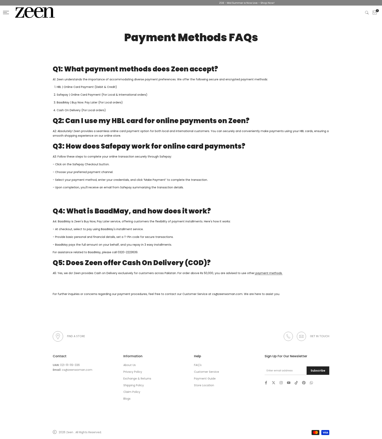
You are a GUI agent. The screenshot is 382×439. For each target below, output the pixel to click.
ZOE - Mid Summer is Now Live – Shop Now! (240, 3)
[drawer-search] (367, 12)
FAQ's (198, 365)
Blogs (127, 399)
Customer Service (206, 372)
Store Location (204, 385)
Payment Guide (205, 379)
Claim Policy (131, 392)
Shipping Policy (133, 385)
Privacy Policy (132, 372)
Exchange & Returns (137, 379)
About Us (129, 365)
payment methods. (269, 273)
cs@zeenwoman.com (77, 370)
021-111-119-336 (70, 365)
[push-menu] (6, 13)
